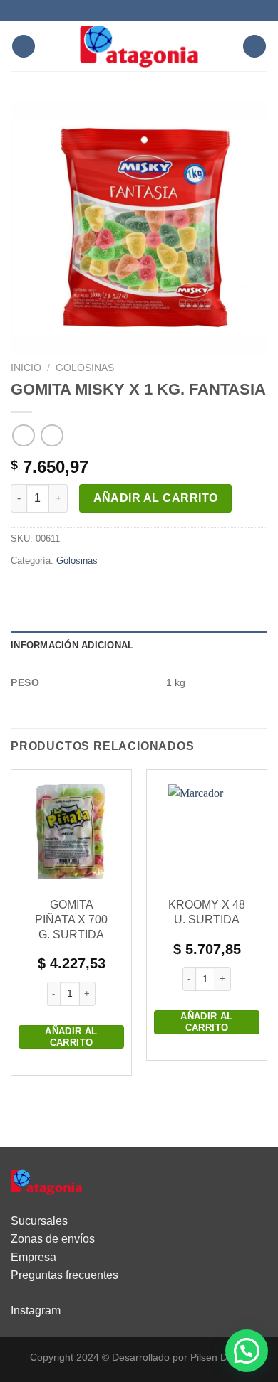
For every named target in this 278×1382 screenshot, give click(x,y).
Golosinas (85, 368)
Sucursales (39, 1221)
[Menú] (23, 46)
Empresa (33, 1257)
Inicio (26, 368)
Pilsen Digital (219, 1357)
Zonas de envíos (53, 1239)
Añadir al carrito (155, 498)
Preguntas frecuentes (64, 1275)
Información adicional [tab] (72, 645)
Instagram (36, 1311)
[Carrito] (254, 46)
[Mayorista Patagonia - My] (46, 1181)
